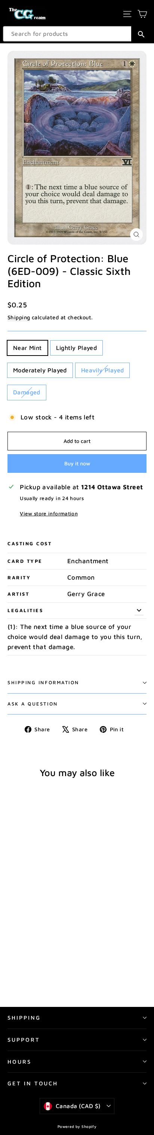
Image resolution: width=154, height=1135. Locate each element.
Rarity (19, 577)
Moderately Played (40, 370)
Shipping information (43, 682)
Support (23, 1039)
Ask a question (32, 704)
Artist (18, 594)
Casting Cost (29, 543)
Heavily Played (102, 370)
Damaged (26, 392)
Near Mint (27, 347)
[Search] (141, 33)
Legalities (25, 610)
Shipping (18, 317)
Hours (19, 1061)
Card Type (25, 561)
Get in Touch (32, 1083)
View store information (48, 514)
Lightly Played (76, 347)
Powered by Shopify (77, 1126)
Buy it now (77, 463)
